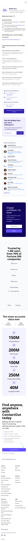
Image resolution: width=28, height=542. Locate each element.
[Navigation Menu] (25, 2)
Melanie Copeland (12, 169)
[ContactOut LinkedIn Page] (2, 535)
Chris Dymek (11, 150)
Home (14, 171)
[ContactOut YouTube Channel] (4, 535)
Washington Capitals (16, 162)
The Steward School (20, 25)
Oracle (21, 174)
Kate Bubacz (10, 164)
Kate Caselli (10, 182)
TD (13, 157)
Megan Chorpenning (12, 187)
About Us (17, 478)
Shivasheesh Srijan (12, 177)
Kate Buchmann (11, 156)
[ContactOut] (7, 2)
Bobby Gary (13, 9)
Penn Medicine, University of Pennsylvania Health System (14, 152)
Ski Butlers (16, 22)
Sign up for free (14, 450)
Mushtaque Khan (12, 145)
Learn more (14, 226)
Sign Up (14, 231)
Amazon (10, 179)
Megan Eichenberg (12, 160)
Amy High (10, 173)
